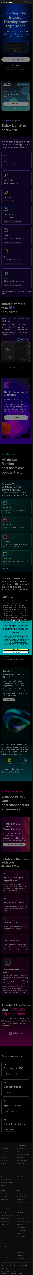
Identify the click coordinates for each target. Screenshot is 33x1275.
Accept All (16, 649)
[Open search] (25, 2)
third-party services (20, 642)
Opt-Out (15, 646)
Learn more (16, 632)
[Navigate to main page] (7, 2)
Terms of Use (22, 640)
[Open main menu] (28, 2)
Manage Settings (16, 652)
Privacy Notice (9, 640)
